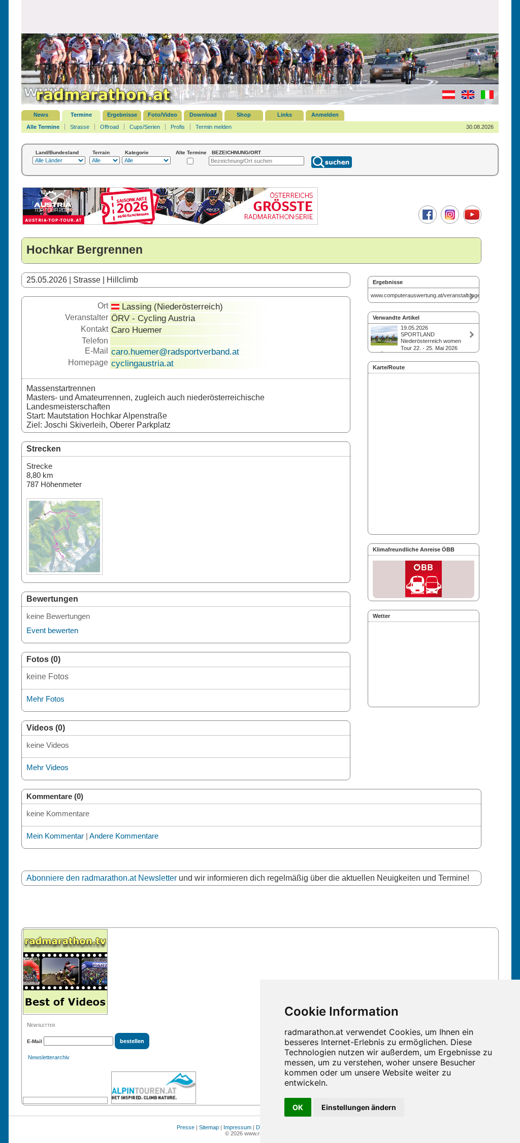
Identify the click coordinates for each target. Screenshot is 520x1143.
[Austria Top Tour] (170, 223)
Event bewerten (52, 630)
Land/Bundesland (57, 152)
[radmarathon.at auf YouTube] (471, 222)
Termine (81, 115)
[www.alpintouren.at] (153, 1087)
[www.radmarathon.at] (97, 102)
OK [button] (297, 1107)
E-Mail (34, 1041)
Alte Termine (191, 152)
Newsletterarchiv (49, 1057)
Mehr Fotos (45, 699)
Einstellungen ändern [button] (358, 1107)
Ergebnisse (122, 115)
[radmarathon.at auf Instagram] (448, 222)
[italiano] (485, 97)
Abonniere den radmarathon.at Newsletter (101, 878)
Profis (178, 127)
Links (284, 115)
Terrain (101, 152)
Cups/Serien (144, 127)
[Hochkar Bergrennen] (64, 572)
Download (203, 115)
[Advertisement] (260, 16)
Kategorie (137, 152)
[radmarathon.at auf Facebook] (426, 222)
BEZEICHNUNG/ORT (236, 152)
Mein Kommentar (55, 836)
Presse (185, 1127)
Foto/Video (162, 115)
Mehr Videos (47, 767)
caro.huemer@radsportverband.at (175, 352)
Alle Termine (42, 127)
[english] (465, 97)
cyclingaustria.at (142, 363)
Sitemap (209, 1127)
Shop (244, 115)
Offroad (109, 127)
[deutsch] (446, 97)
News (41, 115)
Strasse (79, 127)
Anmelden (325, 115)
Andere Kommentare (123, 836)
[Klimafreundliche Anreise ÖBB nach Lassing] (423, 579)
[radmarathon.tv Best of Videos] (65, 972)
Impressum (237, 1127)
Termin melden (214, 127)
